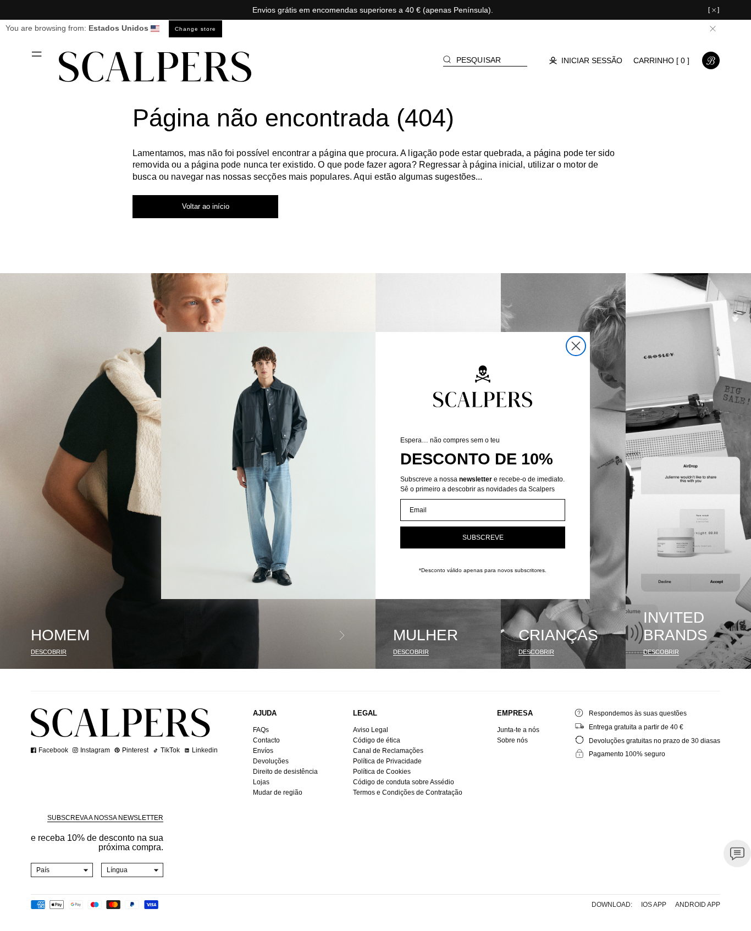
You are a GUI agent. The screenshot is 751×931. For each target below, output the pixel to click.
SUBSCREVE (483, 537)
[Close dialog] (576, 346)
